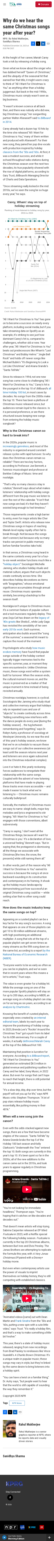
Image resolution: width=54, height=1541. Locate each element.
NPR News (17, 1403)
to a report (38, 1055)
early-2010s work (13, 629)
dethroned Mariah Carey (36, 1041)
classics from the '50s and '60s (21, 152)
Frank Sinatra (22, 1320)
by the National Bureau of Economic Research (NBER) (26, 954)
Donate (45, 4)
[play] (4, 1537)
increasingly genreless (16, 446)
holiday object (12, 564)
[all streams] (50, 1537)
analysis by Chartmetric (16, 1007)
